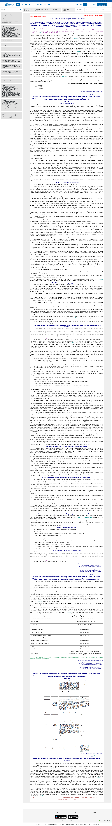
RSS (94, 813)
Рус (81, 4)
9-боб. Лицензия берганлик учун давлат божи (10, 81)
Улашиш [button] (105, 9)
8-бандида (100, 279)
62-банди (40, 795)
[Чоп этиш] (49, 4)
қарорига (40, 32)
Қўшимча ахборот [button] (90, 9)
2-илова (73, 342)
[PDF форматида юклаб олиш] (45, 4)
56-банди (97, 777)
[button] (11, 18)
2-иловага (65, 76)
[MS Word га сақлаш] (41, 4)
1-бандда (40, 601)
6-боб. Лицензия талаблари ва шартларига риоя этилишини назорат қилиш (11, 66)
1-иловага (77, 51)
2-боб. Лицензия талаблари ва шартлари (9, 44)
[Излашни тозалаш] (20, 9)
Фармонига (75, 38)
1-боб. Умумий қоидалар (8, 40)
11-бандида (78, 318)
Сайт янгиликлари (61, 813)
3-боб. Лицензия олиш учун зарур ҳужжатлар (10, 49)
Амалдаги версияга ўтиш (97, 16)
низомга (94, 573)
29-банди (40, 786)
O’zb (89, 4)
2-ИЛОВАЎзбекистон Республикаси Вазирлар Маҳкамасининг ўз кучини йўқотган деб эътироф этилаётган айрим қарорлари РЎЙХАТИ (11, 115)
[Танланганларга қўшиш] (22, 4)
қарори (50, 768)
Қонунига (91, 34)
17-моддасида (42, 414)
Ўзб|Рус (94, 4)
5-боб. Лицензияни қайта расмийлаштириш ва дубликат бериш (11, 61)
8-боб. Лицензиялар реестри (9, 77)
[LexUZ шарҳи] (29, 4)
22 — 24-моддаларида (85, 517)
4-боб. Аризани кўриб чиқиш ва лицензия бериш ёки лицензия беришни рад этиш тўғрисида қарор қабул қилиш (11, 55)
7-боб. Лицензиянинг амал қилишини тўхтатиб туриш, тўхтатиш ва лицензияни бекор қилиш (11, 72)
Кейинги (36, 338)
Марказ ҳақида (42, 813)
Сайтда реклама (80, 813)
